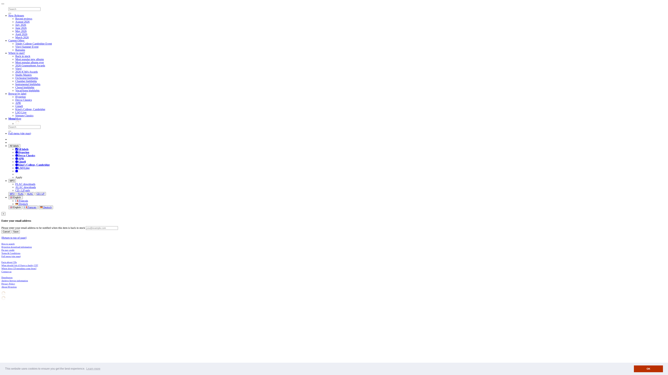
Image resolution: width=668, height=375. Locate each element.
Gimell (19, 106)
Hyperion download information (16, 247)
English (17, 207)
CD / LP (41, 194)
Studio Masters (23, 74)
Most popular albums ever (29, 62)
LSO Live (20, 112)
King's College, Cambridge (30, 109)
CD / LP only (22, 190)
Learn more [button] (93, 368)
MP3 (12, 181)
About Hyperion (9, 287)
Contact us (6, 271)
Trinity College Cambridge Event (33, 43)
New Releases (16, 15)
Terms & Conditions (10, 253)
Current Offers (16, 40)
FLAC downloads (25, 184)
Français (23, 200)
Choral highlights (24, 87)
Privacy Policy (8, 283)
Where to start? (16, 53)
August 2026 (22, 21)
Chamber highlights (26, 81)
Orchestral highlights (26, 78)
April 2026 (21, 34)
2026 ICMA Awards (26, 71)
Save (15, 231)
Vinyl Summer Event (26, 46)
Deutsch (23, 203)
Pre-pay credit (7, 250)
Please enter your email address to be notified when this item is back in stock (43, 227)
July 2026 (20, 24)
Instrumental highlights (27, 84)
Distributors (7, 277)
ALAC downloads (25, 187)
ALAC (30, 194)
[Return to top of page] (13, 237)
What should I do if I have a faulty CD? (19, 265)
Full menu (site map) (19, 133)
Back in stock (22, 56)
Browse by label (17, 93)
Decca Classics (23, 99)
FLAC (21, 194)
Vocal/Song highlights (27, 90)
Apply (18, 177)
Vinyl (18, 68)
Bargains (20, 49)
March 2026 (22, 37)
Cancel (6, 231)
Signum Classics (24, 115)
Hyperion (20, 96)
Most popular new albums (29, 59)
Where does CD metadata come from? (19, 268)
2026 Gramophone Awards (30, 65)
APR (18, 103)
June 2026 (21, 28)
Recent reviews (23, 18)
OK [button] (648, 368)
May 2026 (21, 31)
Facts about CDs (9, 262)
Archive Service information (14, 280)
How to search (8, 244)
